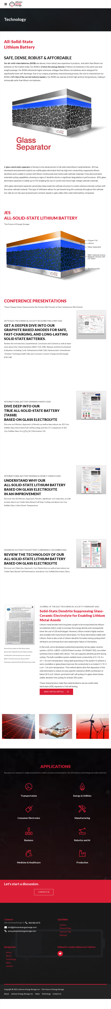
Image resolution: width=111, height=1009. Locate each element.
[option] (18, 726)
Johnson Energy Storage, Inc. (22, 994)
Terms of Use (65, 932)
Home (8, 952)
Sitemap (63, 935)
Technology (11, 959)
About (8, 956)
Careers (63, 925)
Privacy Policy (65, 928)
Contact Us (57, 994)
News (8, 963)
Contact (9, 966)
